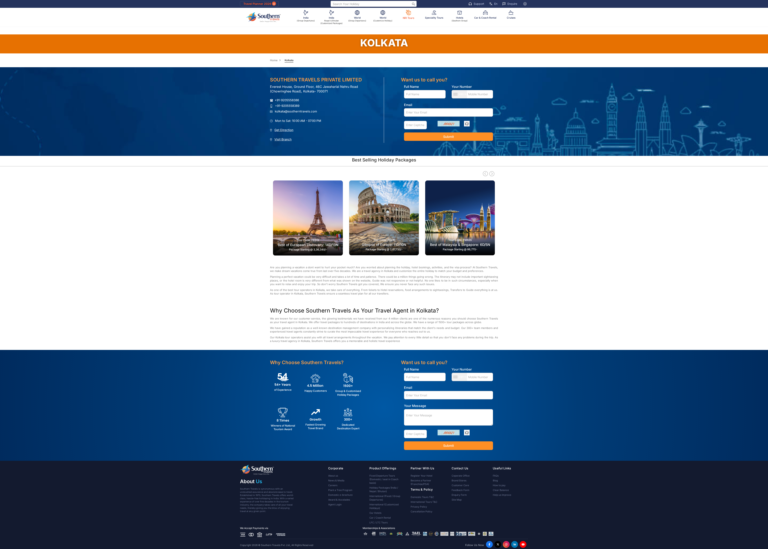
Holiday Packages (383, 489)
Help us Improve (502, 494)
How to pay (499, 485)
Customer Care (460, 485)
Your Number (462, 87)
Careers (332, 485)
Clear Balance (501, 490)
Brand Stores (459, 480)
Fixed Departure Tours (383, 479)
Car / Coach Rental (380, 517)
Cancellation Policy (421, 511)
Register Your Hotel (421, 475)
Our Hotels (375, 512)
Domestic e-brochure (340, 494)
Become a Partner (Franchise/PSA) (421, 482)
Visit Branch (283, 139)
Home (274, 60)
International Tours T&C (424, 501)
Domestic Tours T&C (422, 497)
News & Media (336, 480)
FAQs (496, 475)
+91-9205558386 (287, 100)
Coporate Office (461, 475)
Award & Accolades (339, 499)
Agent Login (335, 504)
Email (408, 105)
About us (333, 475)
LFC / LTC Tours (378, 522)
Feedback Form (460, 490)
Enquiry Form (459, 494)
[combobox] (459, 94)
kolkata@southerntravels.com (296, 111)
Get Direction (283, 130)
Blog (495, 480)
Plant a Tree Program (340, 490)
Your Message (415, 406)
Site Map (457, 499)
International (384, 498)
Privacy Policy (419, 506)
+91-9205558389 (287, 106)
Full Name (411, 87)
